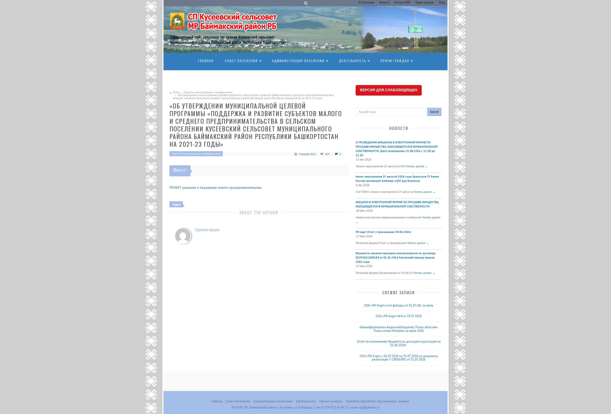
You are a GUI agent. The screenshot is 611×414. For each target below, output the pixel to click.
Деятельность (352, 60)
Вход (442, 2)
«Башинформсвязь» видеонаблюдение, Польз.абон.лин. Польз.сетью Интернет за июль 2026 (398, 329)
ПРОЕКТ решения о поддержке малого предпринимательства (215, 187)
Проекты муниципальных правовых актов (208, 92)
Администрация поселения (298, 60)
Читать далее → (417, 166)
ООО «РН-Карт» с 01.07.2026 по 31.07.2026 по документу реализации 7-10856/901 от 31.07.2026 (399, 358)
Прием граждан (424, 2)
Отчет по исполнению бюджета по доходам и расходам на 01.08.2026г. (399, 343)
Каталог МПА (402, 2)
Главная (206, 60)
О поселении (366, 2)
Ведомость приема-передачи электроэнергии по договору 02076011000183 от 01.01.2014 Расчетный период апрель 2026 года (396, 257)
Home (176, 92)
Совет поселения (241, 60)
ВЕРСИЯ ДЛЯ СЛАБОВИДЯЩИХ (388, 90)
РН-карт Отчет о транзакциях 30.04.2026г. (384, 232)
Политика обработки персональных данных (377, 401)
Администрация (207, 229)
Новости (384, 2)
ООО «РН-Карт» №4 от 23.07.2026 (398, 316)
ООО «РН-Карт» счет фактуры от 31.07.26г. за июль (398, 305)
